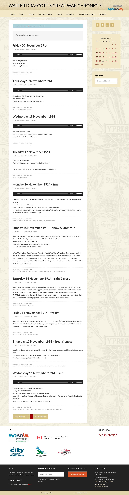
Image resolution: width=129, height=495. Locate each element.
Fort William (25, 305)
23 (116, 57)
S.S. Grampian (28, 109)
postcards (52, 271)
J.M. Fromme (29, 409)
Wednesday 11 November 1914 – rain (38, 373)
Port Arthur (34, 334)
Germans (38, 366)
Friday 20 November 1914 (30, 45)
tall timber (58, 366)
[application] (48, 55)
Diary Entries (28, 72)
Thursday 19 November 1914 (32, 81)
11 (100, 53)
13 (106, 53)
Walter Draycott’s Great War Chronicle (55, 5)
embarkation (25, 145)
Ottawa (48, 221)
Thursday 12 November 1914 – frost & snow (42, 341)
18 (100, 57)
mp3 (22, 74)
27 (106, 61)
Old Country (44, 271)
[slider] (79, 54)
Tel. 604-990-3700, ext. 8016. (104, 482)
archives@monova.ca (101, 486)
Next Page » (42, 416)
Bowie (23, 409)
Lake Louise (37, 409)
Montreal (24, 177)
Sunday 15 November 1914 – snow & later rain (44, 228)
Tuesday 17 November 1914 (31, 152)
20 (106, 57)
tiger (64, 366)
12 (103, 53)
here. (30, 484)
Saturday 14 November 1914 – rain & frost (41, 278)
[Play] (15, 55)
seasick (26, 74)
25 (100, 61)
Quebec (53, 221)
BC (22, 366)
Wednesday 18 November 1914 (34, 116)
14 (109, 53)
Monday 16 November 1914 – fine (35, 184)
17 (97, 57)
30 (116, 61)
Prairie (52, 366)
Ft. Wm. (28, 271)
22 (112, 57)
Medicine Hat (45, 366)
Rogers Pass (48, 409)
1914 (21, 72)
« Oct (97, 64)
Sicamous (56, 409)
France (23, 271)
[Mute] (75, 55)
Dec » (101, 64)
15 (112, 53)
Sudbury (59, 271)
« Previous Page (19, 416)
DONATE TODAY (77, 474)
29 (112, 61)
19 (103, 57)
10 (97, 53)
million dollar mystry (28, 221)
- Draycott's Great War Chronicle (63, 493)
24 (97, 61)
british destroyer (28, 366)
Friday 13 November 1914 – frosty (36, 312)
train (64, 271)
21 (109, 57)
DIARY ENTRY (108, 435)
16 (116, 53)
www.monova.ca (100, 484)
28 (109, 61)
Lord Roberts (35, 271)
